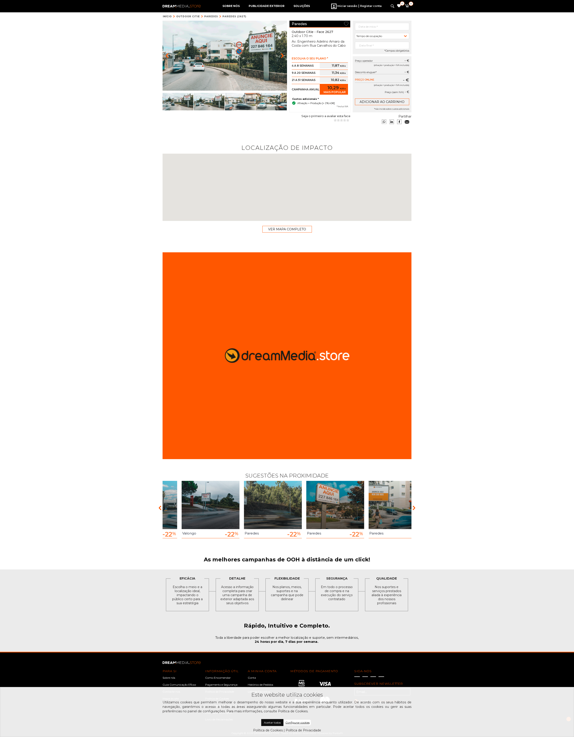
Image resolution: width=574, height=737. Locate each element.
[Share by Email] (407, 122)
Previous (160, 507)
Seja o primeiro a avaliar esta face (325, 116)
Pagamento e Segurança (221, 684)
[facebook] (399, 122)
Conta (252, 677)
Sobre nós (169, 677)
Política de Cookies (268, 730)
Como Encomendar (218, 677)
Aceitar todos (272, 722)
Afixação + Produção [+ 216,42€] (316, 103)
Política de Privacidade (303, 730)
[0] (407, 6)
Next (414, 507)
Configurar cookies (297, 722)
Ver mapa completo (287, 229)
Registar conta (371, 6)
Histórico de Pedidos (260, 684)
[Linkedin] (391, 122)
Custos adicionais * (305, 98)
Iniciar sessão (347, 6)
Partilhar (404, 116)
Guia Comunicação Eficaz (179, 684)
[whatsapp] (384, 122)
